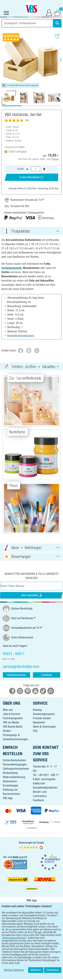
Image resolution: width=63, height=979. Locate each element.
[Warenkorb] (57, 12)
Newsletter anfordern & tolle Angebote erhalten (31, 576)
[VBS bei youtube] (35, 691)
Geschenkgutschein (44, 714)
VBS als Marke (11, 722)
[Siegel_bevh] (15, 864)
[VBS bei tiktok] (43, 691)
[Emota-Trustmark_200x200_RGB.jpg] (50, 862)
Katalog (37, 709)
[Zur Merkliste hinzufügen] (57, 36)
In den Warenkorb (29, 177)
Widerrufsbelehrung (14, 777)
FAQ (35, 730)
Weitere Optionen (14, 970)
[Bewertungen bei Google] (31, 845)
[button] (5, 59)
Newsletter (39, 722)
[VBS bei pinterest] (27, 691)
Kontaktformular (16, 675)
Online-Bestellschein (14, 760)
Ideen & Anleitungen (44, 726)
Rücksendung (10, 773)
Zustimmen (52, 970)
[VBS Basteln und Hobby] (31, 8)
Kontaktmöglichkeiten (45, 787)
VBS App (7, 798)
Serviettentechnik (11, 268)
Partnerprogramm (13, 718)
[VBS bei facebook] (12, 691)
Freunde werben (42, 718)
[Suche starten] (57, 23)
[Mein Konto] (49, 12)
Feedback (46, 675)
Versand (54, 159)
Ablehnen (35, 970)
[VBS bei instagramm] (19, 691)
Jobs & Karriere (11, 714)
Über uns (8, 709)
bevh (15, 857)
